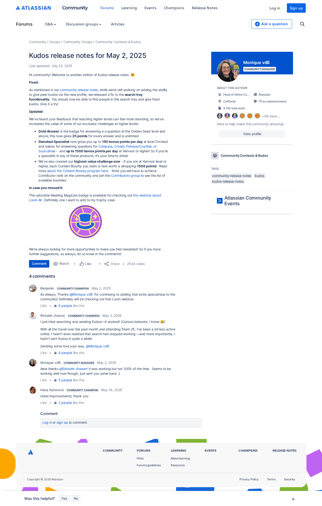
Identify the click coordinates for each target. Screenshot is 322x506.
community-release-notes (231, 176)
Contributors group (125, 175)
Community (75, 7)
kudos (259, 176)
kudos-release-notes (228, 181)
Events (150, 7)
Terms (271, 479)
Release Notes (205, 7)
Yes (64, 498)
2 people (65, 403)
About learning (180, 458)
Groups (54, 42)
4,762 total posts (234, 108)
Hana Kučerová (52, 390)
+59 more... (271, 116)
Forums (107, 7)
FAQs (140, 458)
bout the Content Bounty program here (78, 171)
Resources (178, 465)
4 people (65, 353)
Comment (39, 263)
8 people (65, 306)
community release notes (79, 90)
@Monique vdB (81, 294)
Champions (174, 7)
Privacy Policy (249, 479)
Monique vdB (50, 363)
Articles (117, 23)
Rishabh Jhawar (52, 315)
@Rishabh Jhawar (73, 369)
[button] (85, 221)
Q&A (49, 23)
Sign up (296, 7)
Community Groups (78, 42)
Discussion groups (82, 23)
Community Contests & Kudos (118, 42)
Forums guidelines (149, 465)
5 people (65, 380)
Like (43, 306)
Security (289, 479)
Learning (129, 7)
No (76, 498)
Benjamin (47, 288)
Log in (274, 7)
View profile (252, 134)
